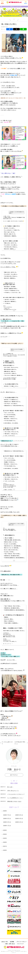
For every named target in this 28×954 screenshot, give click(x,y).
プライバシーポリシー (21, 941)
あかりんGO (18, 6)
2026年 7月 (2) (7, 815)
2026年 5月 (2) (7, 818)
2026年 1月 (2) (7, 825)
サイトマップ (20, 943)
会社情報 (12, 941)
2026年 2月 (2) (19, 822)
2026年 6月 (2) (19, 815)
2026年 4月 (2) (19, 818)
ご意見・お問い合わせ (10, 943)
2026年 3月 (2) (7, 822)
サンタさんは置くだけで (7, 742)
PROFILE (15, 775)
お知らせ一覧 (4, 941)
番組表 (2, 3)
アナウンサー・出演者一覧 (9, 6)
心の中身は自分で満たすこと (20, 742)
